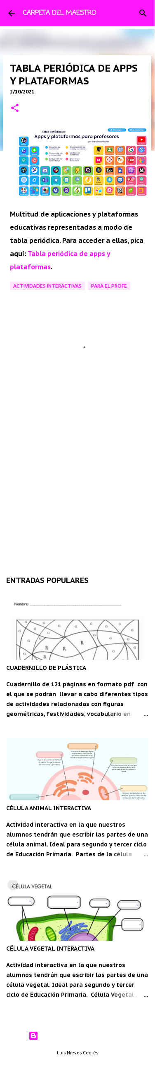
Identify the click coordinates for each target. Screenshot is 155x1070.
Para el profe (109, 286)
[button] (15, 108)
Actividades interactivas (47, 286)
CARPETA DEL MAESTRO (59, 13)
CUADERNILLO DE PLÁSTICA (46, 667)
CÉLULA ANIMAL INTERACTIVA (48, 808)
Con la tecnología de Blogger (82, 1036)
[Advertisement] (77, 473)
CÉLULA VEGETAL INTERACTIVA (50, 948)
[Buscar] (143, 13)
